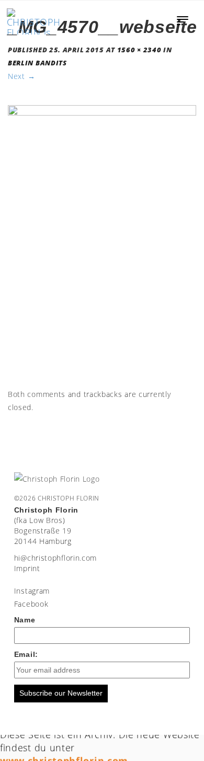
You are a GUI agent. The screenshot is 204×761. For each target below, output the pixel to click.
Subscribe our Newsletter (61, 693)
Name (25, 620)
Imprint (27, 568)
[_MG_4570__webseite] (102, 245)
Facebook (31, 604)
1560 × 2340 (139, 50)
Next (21, 76)
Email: (26, 654)
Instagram (32, 591)
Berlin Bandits (37, 63)
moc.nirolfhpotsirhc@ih (55, 558)
